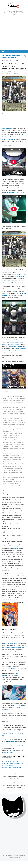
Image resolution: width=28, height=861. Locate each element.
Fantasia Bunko (15, 761)
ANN (7, 721)
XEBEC (21, 767)
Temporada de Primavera (10, 767)
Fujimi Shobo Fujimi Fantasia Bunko (13, 647)
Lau (4, 71)
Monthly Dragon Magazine (11, 643)
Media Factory (19, 763)
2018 (7, 761)
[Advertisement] (14, 32)
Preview (4, 57)
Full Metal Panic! (19, 276)
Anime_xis (5, 744)
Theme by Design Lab (14, 857)
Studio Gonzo (12, 669)
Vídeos (13, 57)
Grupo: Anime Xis (10, 752)
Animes (4, 55)
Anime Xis (13, 750)
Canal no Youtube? (17, 746)
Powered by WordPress (19, 855)
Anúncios (10, 55)
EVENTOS (17, 55)
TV (9, 57)
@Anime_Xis (13, 741)
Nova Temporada (8, 765)
